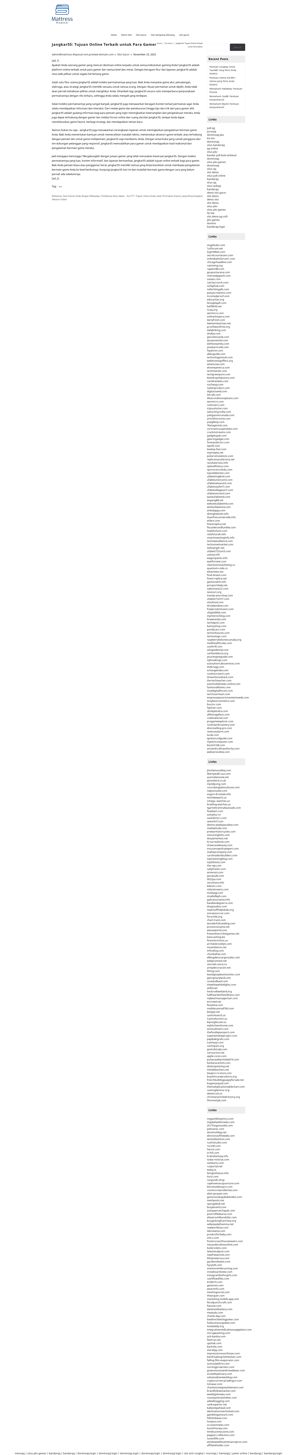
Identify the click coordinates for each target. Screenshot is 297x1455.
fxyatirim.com (215, 350)
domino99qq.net (216, 1132)
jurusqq (211, 131)
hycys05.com (214, 1265)
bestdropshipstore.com (221, 377)
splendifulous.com (218, 466)
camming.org (215, 265)
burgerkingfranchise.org (221, 1220)
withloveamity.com (218, 343)
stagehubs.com (216, 245)
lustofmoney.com (217, 1428)
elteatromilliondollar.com (222, 1217)
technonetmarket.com (220, 544)
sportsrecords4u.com (219, 469)
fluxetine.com (215, 1005)
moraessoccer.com (218, 913)
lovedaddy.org (215, 1326)
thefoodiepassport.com (221, 1032)
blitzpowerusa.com (218, 1258)
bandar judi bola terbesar (222, 155)
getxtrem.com (215, 1285)
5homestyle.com (216, 1100)
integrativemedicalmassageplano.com (229, 1329)
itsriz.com (212, 1176)
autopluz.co (214, 814)
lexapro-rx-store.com (219, 1073)
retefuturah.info (216, 534)
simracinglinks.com (218, 835)
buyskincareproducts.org (222, 1076)
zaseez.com (214, 279)
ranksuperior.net (217, 1404)
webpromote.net (217, 961)
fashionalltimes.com (219, 687)
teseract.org (214, 592)
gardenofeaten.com (218, 1261)
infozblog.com (215, 950)
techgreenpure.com (218, 374)
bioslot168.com (216, 745)
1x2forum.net (215, 248)
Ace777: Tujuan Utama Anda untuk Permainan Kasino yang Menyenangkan (165, 196)
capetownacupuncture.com (223, 1183)
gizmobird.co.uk (216, 780)
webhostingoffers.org (220, 360)
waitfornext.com (216, 561)
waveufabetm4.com (218, 497)
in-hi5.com (213, 1152)
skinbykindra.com (217, 711)
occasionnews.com (218, 1425)
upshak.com (214, 1343)
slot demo (213, 172)
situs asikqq (214, 186)
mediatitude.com (217, 828)
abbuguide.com (216, 354)
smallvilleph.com (216, 896)
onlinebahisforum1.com (221, 258)
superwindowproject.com (222, 1035)
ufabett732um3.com (219, 551)
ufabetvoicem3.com (218, 493)
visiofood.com (215, 602)
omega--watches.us (218, 801)
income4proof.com (218, 296)
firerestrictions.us (217, 940)
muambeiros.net (216, 947)
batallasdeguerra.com (220, 903)
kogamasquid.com (218, 1083)
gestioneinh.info (216, 582)
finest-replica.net (217, 578)
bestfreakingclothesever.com (224, 1357)
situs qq (211, 169)
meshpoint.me (215, 1200)
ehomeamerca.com (218, 367)
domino (211, 223)
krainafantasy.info (217, 1156)
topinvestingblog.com (220, 858)
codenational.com (217, 718)
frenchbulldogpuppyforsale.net (225, 1080)
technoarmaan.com (218, 694)
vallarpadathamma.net (220, 1224)
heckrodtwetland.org (219, 991)
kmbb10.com (214, 1282)
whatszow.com (216, 364)
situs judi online (216, 175)
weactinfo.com (215, 1288)
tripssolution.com (217, 408)
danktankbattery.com (219, 1309)
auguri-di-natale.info (219, 794)
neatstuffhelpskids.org (220, 910)
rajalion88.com (215, 269)
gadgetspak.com (217, 435)
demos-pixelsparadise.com (222, 824)
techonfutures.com (218, 633)
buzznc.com (214, 704)
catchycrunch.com (217, 282)
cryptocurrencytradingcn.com (224, 1380)
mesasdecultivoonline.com (222, 1244)
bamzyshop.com (216, 626)
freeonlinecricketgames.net (223, 933)
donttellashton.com (218, 1139)
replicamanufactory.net (221, 459)
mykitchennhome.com (220, 1025)
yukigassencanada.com (220, 415)
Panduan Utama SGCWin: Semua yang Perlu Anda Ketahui (222, 81)
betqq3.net (213, 1012)
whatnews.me (215, 571)
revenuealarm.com (218, 731)
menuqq (20, 1453)
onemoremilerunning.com (222, 1268)
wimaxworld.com (217, 930)
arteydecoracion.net (219, 967)
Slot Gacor (123, 54)
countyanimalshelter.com (222, 1397)
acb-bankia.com (216, 1336)
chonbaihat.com (216, 954)
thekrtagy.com (215, 667)
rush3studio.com (217, 1142)
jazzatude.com (215, 875)
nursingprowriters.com (220, 1367)
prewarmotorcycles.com (221, 831)
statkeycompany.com (219, 852)
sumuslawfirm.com (218, 1363)
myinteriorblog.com (218, 616)
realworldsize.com (217, 1227)
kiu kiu (211, 138)
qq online (212, 148)
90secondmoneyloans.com (222, 398)
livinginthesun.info (218, 1173)
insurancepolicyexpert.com (223, 848)
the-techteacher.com (219, 680)
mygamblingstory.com (220, 1118)
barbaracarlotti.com (218, 1063)
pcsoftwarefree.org (218, 326)
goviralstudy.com (217, 1049)
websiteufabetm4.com (220, 503)
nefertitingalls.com (218, 289)
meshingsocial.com (218, 1292)
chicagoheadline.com (219, 262)
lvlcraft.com (214, 394)
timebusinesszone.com (220, 1431)
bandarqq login (216, 226)
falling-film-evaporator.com (223, 1360)
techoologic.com (216, 636)
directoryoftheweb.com (221, 1135)
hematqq (224, 1453)
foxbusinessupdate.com (221, 1322)
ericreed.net (214, 1001)
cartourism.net (215, 1052)
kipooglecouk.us (216, 1022)
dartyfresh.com (216, 320)
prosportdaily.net (217, 585)
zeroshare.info (215, 882)
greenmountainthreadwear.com (226, 1370)
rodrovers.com (215, 405)
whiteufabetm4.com (219, 507)
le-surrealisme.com (218, 841)
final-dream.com (216, 575)
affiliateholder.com (218, 1445)
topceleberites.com (218, 473)
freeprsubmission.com (220, 609)
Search (238, 47)
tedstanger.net (215, 548)
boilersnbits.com (217, 1248)
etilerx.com (213, 520)
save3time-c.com (217, 818)
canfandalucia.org (217, 653)
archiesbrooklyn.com (219, 944)
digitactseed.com (217, 391)
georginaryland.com (219, 978)
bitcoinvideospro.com (219, 1186)
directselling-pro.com (219, 728)
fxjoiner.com (214, 707)
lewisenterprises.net (219, 323)
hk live (210, 213)
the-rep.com (214, 865)
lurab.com (213, 735)
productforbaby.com (219, 1234)
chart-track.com (216, 920)
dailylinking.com (216, 330)
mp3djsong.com (216, 784)
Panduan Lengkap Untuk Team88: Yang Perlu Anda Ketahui (222, 70)
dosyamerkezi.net (217, 838)
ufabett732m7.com (218, 599)
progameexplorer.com (220, 721)
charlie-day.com (216, 1316)
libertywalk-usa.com (218, 773)
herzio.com (213, 1149)
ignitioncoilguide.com (219, 738)
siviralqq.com (215, 1350)
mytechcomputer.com (220, 741)
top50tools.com (216, 862)
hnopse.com (214, 1421)
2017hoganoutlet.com (220, 1125)
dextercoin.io (214, 1093)
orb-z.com (213, 1237)
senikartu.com (215, 1163)
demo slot (213, 199)
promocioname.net (218, 927)
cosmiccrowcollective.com (222, 1190)
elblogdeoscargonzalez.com (223, 957)
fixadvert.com (215, 811)
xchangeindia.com (217, 670)
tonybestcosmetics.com (221, 701)
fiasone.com (214, 1305)
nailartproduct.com (218, 388)
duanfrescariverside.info (221, 517)
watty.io (211, 1169)
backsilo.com (214, 1346)
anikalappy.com (216, 510)
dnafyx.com (214, 333)
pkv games (213, 220)
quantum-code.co (217, 568)
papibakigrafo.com (218, 1039)
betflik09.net (214, 306)
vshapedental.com (217, 650)
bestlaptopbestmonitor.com (223, 974)
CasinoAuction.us (217, 1018)
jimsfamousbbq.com (219, 770)
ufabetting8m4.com (218, 476)
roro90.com (214, 1146)
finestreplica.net (216, 524)
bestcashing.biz (216, 937)
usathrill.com (214, 646)
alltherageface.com (218, 714)
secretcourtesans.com (220, 255)
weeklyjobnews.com (219, 1394)
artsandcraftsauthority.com (223, 748)
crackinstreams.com (219, 432)
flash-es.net (214, 1340)
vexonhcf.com (215, 821)
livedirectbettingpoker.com (223, 1319)
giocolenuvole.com (218, 337)
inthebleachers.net (218, 1069)
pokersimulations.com (220, 456)
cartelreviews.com (217, 381)
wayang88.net (215, 500)
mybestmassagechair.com (222, 998)
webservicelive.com (218, 752)
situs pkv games (216, 162)
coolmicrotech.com (218, 673)
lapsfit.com (213, 445)
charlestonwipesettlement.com (225, 1387)
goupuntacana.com (218, 272)
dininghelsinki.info (218, 514)
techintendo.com (217, 371)
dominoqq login (86, 1453)
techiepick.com (216, 622)
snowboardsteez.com (219, 1271)
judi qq (211, 128)
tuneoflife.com (215, 1438)
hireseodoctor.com (218, 442)
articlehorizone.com (218, 418)
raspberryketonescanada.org (224, 639)
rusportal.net (214, 1166)
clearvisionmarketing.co (221, 565)
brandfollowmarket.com (221, 1391)
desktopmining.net (218, 1066)
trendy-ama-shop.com (220, 595)
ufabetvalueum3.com (219, 483)
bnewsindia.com (216, 619)
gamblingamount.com (220, 1414)
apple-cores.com (216, 1056)
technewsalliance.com (220, 541)
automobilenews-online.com (223, 684)
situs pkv (212, 152)
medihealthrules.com (219, 643)
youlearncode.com (218, 347)
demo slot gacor (216, 192)
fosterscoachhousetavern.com (225, 1241)
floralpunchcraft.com (219, 1302)
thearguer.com (216, 1295)
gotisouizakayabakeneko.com (224, 1197)
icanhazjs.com (215, 1042)
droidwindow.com (217, 605)
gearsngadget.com (218, 439)
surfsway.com (215, 384)
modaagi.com (215, 892)
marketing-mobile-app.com (223, 1299)
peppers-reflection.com (221, 1435)
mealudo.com (215, 1312)
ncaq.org (212, 309)
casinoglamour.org (218, 1090)
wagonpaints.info (217, 558)
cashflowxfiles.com (218, 1278)
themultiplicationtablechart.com (226, 1086)
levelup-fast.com (216, 449)
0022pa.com (214, 879)
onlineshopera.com (218, 316)
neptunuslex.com (217, 790)
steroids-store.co (217, 964)
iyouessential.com (217, 340)
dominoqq (213, 141)
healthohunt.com (217, 531)
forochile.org (214, 916)
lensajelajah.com (216, 303)
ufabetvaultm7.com (218, 486)
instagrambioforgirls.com (222, 1275)
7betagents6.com (217, 425)
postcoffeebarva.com (219, 1214)
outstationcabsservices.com (223, 663)
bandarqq (213, 179)
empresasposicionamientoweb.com (228, 697)
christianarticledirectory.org (223, 1097)
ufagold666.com (216, 612)
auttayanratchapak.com (221, 1210)
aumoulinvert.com (217, 1029)
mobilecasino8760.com (220, 1008)
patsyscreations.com (219, 292)
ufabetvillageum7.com (220, 490)
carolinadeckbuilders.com (222, 855)
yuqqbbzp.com (215, 422)
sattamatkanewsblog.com (222, 1377)
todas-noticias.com (218, 1159)
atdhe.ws (212, 988)
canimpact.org (215, 1046)
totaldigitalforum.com (220, 690)
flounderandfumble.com (221, 527)
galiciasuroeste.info (218, 899)
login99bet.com (216, 252)
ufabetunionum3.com (219, 479)
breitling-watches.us (219, 804)
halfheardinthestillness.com (223, 995)
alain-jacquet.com (217, 1193)
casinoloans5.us (216, 1015)
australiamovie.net (218, 777)
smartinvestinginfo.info (221, 537)
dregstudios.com (217, 906)
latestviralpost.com (218, 1251)
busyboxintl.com (216, 1207)
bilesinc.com (214, 886)
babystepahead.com (219, 1408)
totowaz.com (214, 1384)
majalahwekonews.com (221, 1122)
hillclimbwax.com (217, 1418)
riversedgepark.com (219, 275)
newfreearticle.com (218, 1254)
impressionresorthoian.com (223, 1353)
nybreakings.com (217, 660)
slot (60, 186)
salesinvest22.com (217, 588)
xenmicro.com (215, 313)
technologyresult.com (220, 357)
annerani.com (215, 872)
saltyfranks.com (216, 869)
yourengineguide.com (220, 656)
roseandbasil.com (217, 981)
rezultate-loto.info (217, 462)
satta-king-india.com (219, 411)
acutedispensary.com (219, 1374)
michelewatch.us (217, 797)
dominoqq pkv (215, 135)
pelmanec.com (215, 1129)
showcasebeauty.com (219, 845)
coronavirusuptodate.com (222, 428)
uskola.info (213, 554)
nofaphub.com (215, 286)
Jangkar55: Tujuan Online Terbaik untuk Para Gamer (104, 44)
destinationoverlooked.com (223, 1411)
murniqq (211, 1453)
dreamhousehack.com (220, 677)
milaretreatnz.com (218, 889)
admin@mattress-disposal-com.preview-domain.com (83, 54)
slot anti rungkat (194, 1453)
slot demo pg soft (217, 216)
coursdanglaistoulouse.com (223, 787)
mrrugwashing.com (218, 1333)
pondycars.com (216, 629)
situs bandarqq (216, 145)
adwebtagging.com (218, 1401)
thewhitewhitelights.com (221, 984)
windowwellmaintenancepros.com (227, 1442)
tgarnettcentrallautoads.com (224, 807)
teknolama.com (216, 1231)
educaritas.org (215, 299)
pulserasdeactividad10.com (223, 1059)
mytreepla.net (215, 452)
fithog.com (213, 971)
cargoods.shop (216, 1180)
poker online (239, 1453)
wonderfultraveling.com (221, 923)
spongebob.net (216, 1203)
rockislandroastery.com (221, 724)
